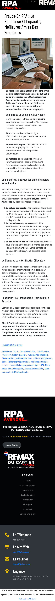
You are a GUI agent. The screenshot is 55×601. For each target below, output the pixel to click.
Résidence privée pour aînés (18, 361)
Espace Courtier (12, 445)
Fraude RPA (6, 354)
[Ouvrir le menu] (26, 1)
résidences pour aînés (39, 361)
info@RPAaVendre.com (21, 564)
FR (31, 1)
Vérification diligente (20, 372)
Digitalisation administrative (24, 351)
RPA (42, 365)
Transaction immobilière (33, 368)
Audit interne (7, 351)
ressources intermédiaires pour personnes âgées (20, 365)
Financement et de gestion (12, 344)
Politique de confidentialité (27, 599)
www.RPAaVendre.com (21, 552)
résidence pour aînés (24, 358)
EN (35, 1)
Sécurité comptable (15, 368)
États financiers (43, 351)
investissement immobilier (38, 354)
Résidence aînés (8, 358)
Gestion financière (19, 354)
